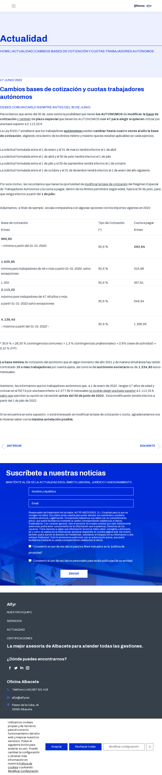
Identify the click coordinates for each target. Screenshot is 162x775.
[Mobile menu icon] (13, 6)
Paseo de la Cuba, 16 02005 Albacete (24, 707)
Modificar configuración (23, 771)
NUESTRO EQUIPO (19, 612)
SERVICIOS (14, 621)
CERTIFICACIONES (19, 638)
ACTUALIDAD (16, 629)
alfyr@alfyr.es (19, 697)
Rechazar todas (85, 746)
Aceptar (56, 746)
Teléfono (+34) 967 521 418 (29, 689)
